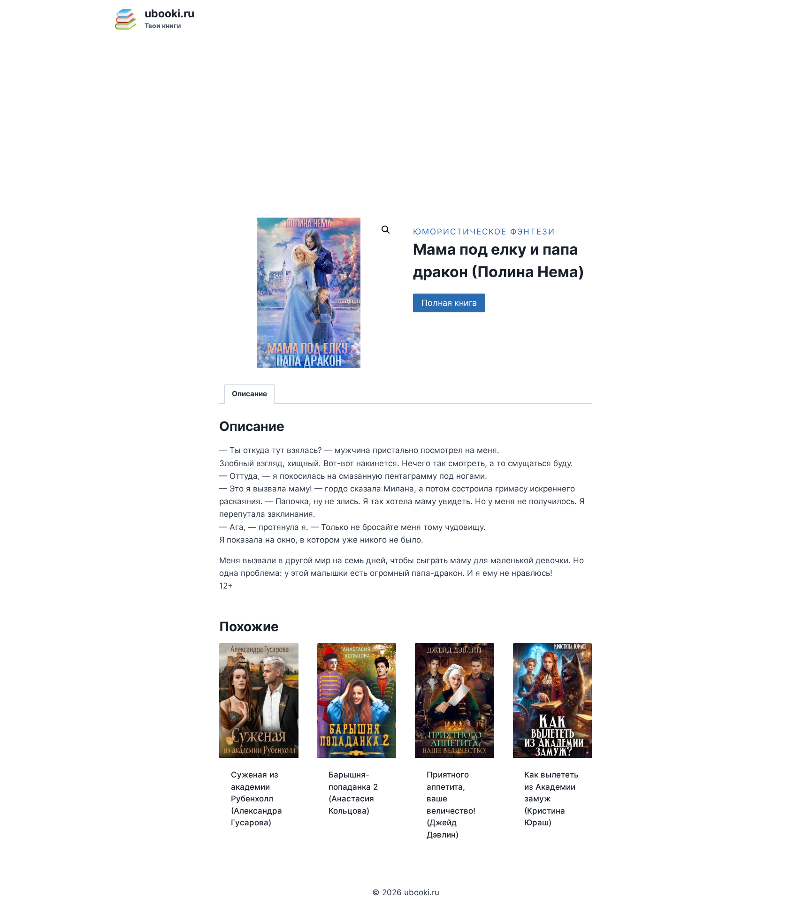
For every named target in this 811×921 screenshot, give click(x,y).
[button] (385, 229)
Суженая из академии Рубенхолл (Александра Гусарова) (256, 798)
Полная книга (449, 303)
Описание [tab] (249, 393)
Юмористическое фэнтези (484, 231)
